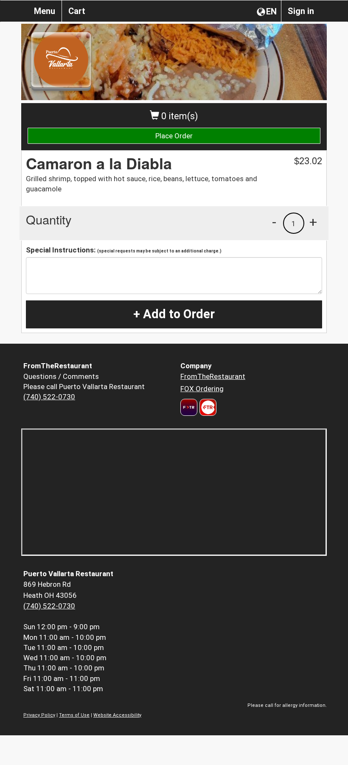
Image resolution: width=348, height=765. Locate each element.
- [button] (274, 222)
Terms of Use (74, 715)
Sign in (301, 11)
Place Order (174, 136)
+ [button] (313, 222)
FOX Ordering (202, 388)
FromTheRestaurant (212, 376)
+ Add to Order (174, 314)
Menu (44, 11)
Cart (76, 11)
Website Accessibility (117, 715)
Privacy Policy (39, 715)
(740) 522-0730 (49, 396)
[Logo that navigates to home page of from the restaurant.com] (188, 407)
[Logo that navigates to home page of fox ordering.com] (206, 407)
